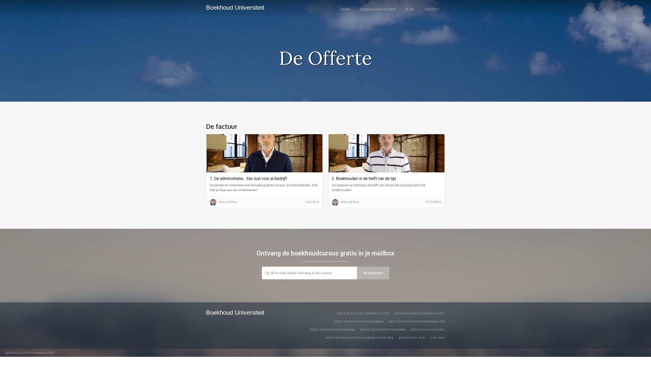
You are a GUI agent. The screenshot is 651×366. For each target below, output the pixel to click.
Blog (410, 9)
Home (344, 9)
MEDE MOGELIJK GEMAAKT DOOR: (363, 313)
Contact (432, 9)
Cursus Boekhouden (377, 9)
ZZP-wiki (438, 338)
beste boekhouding (428, 329)
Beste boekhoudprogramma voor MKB (360, 338)
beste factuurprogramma (333, 329)
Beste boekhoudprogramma (359, 321)
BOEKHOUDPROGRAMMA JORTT (420, 313)
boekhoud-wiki (412, 338)
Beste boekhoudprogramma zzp (417, 321)
